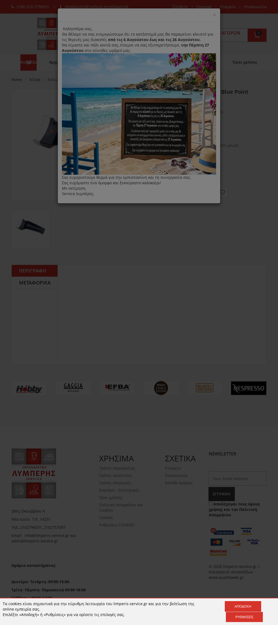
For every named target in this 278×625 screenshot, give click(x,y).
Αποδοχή (243, 606)
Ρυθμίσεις (244, 616)
